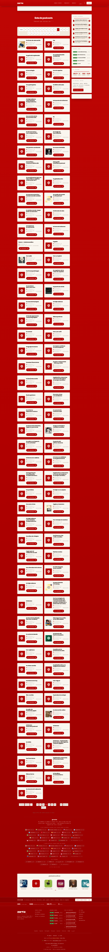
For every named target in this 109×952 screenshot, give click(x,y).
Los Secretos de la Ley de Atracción (31, 116)
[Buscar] (85, 3)
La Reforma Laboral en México (31, 410)
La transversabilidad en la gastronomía (59, 457)
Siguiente (65, 804)
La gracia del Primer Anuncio (58, 442)
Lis (53, 117)
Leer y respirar (57, 256)
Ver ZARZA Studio (78, 90)
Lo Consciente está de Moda (57, 410)
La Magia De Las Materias (57, 132)
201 (52, 804)
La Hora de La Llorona (59, 226)
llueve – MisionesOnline (26, 242)
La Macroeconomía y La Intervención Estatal (33, 195)
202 (55, 804)
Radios (74, 3)
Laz (54, 40)
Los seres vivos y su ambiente (57, 395)
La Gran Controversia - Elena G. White (59, 362)
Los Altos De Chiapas (32, 536)
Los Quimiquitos (31, 85)
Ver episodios (31, 47)
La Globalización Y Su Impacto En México (59, 665)
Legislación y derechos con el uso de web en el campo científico (60, 378)
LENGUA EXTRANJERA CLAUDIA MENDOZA (59, 426)
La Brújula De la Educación (30, 226)
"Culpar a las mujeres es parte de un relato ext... (81, 28)
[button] (88, 884)
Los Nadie (29, 256)
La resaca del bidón (59, 147)
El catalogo (82, 912)
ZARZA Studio (58, 3)
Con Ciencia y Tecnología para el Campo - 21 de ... (81, 41)
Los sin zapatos (57, 70)
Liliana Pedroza (57, 317)
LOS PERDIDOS (30, 490)
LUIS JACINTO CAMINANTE (33, 147)
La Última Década (58, 85)
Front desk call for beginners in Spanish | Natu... (81, 24)
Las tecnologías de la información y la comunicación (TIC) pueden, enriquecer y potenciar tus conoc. (59, 600)
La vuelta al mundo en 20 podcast (59, 195)
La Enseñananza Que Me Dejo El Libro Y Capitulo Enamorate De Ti (33, 179)
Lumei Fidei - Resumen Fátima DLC (32, 162)
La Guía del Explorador (33, 55)
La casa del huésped (32, 302)
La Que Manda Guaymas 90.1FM (82, 51)
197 (40, 804)
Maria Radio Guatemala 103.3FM (82, 54)
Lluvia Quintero (30, 395)
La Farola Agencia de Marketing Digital (32, 316)
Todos (21, 29)
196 (37, 804)
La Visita (28, 742)
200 (49, 804)
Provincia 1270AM (81, 57)
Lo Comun (29, 332)
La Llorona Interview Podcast (32, 725)
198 (43, 804)
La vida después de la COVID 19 (58, 567)
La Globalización (58, 179)
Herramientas (82, 920)
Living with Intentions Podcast (59, 162)
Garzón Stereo (81, 60)
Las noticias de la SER (70, 915)
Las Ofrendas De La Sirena (34, 567)
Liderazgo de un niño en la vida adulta (59, 618)
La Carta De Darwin (32, 634)
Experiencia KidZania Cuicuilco (71, 912)
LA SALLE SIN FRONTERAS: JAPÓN (31, 710)
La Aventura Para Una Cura (30, 286)
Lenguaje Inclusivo (32, 347)
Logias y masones (58, 504)
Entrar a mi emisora (40, 916)
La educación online (59, 710)
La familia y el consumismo (58, 774)
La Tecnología (30, 70)
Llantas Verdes (57, 552)
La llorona (29, 601)
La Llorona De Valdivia (32, 458)
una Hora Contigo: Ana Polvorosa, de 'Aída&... (81, 32)
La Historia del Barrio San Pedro (58, 634)
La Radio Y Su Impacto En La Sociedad (32, 442)
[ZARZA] (21, 3)
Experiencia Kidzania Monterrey (71, 926)
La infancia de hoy (31, 681)
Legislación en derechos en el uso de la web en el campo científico (60, 474)
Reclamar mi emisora (40, 914)
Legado (55, 241)
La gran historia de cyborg (58, 583)
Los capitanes (30, 650)
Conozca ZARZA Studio (83, 899)
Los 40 (79, 63)
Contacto (81, 914)
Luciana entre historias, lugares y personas (33, 426)
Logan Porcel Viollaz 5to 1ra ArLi (31, 551)
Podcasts (66, 3)
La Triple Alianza (58, 302)
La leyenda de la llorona (60, 100)
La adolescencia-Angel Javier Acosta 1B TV (33, 210)
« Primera (21, 804)
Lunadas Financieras (32, 362)
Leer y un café (57, 332)
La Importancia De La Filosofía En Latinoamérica (31, 474)
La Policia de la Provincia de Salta (58, 649)
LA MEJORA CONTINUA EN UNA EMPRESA (59, 346)
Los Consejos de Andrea (60, 520)
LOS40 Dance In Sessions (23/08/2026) (81, 36)
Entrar (89, 3)
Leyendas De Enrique (59, 695)
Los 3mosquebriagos (32, 271)
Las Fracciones (30, 758)
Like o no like (30, 695)
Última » (43, 807)
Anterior (27, 804)
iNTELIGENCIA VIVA (57, 940)
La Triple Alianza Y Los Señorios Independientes (31, 520)
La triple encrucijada (59, 490)
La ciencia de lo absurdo (33, 789)
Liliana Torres (30, 774)
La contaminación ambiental (58, 55)
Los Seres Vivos (30, 504)
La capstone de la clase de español (58, 270)
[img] (54, 938)
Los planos (37, 912)
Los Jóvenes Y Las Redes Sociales (58, 536)
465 (61, 804)
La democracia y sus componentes (32, 132)
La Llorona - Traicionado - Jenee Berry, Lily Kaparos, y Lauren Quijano (60, 742)
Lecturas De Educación (33, 40)
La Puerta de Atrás (58, 286)
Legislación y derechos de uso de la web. (60, 758)
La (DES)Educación (32, 379)
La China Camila (31, 665)
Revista (81, 918)
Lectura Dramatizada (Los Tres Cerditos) (32, 618)
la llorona (56, 726)
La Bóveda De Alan (58, 211)
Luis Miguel (56, 681)
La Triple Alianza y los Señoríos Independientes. (31, 100)
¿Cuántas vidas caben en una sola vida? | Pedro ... (81, 20)
